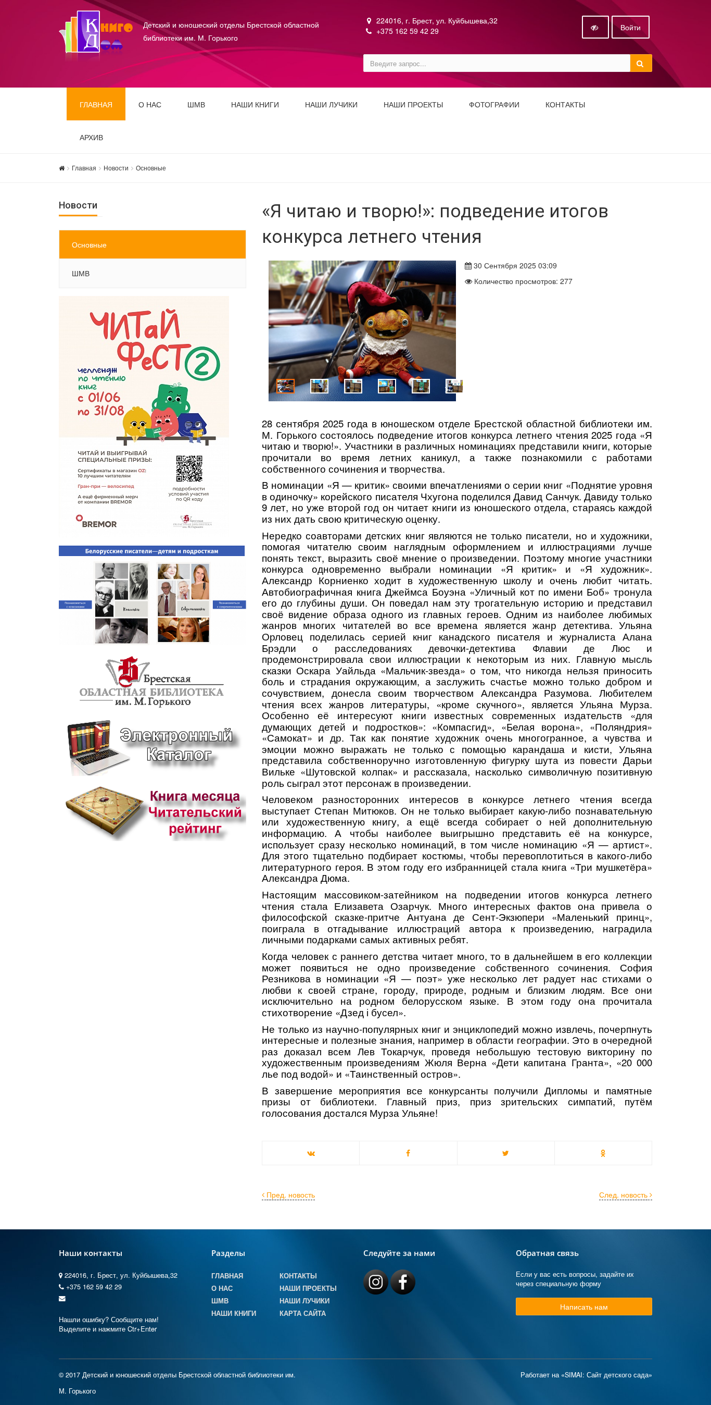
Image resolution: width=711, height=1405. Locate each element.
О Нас (222, 1288)
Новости (116, 167)
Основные (151, 167)
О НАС (149, 105)
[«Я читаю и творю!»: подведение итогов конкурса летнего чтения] (355, 331)
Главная (96, 105)
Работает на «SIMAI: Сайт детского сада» (586, 1374)
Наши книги (255, 105)
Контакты (565, 105)
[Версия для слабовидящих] (595, 27)
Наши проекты (413, 105)
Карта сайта (303, 1313)
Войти (630, 27)
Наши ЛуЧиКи (331, 105)
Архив (91, 137)
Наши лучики (304, 1300)
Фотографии (494, 105)
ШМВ (196, 105)
